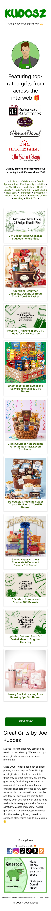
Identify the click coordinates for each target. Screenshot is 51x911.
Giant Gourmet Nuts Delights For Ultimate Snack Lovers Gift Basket (25, 446)
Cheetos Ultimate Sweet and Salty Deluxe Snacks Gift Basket (25, 388)
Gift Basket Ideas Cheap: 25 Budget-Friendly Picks (25, 237)
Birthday (14, 181)
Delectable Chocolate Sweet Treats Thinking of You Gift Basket (25, 504)
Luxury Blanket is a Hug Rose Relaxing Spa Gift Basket (25, 696)
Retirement (25, 192)
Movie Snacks (39, 189)
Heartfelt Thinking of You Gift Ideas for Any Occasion (25, 332)
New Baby (11, 192)
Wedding (18, 198)
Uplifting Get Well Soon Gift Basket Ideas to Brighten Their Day (25, 639)
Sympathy (39, 192)
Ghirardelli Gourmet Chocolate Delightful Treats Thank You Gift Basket (25, 293)
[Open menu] (25, 29)
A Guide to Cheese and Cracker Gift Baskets (25, 601)
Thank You (31, 198)
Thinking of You (38, 195)
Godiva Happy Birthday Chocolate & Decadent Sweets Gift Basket (25, 562)
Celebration (27, 181)
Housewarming (22, 189)
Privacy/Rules (25, 840)
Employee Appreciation (32, 184)
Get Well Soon (12, 187)
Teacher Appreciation (15, 195)
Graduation (28, 187)
